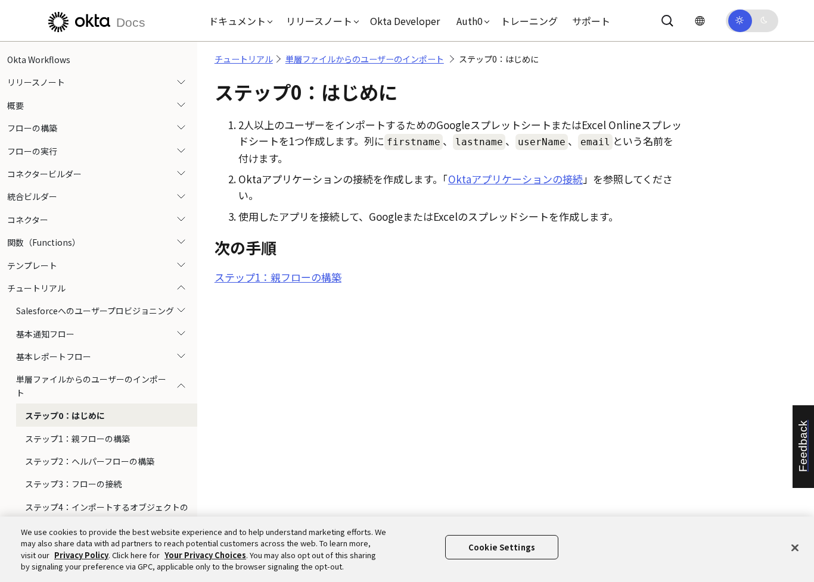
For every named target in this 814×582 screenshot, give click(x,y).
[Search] (667, 20)
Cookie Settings (501, 547)
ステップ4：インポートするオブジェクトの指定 (106, 513)
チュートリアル (36, 288)
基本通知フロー (45, 334)
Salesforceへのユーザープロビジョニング (95, 311)
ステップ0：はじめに (65, 415)
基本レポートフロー (53, 356)
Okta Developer (405, 21)
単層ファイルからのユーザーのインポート (91, 385)
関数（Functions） (43, 242)
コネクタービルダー (44, 174)
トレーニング (529, 21)
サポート (591, 21)
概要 (15, 105)
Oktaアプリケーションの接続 (515, 178)
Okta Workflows (38, 59)
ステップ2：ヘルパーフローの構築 (89, 461)
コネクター (27, 220)
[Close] (795, 547)
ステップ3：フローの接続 (73, 484)
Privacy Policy (81, 555)
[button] (237, 21)
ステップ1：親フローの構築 (77, 439)
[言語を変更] (699, 20)
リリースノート (36, 82)
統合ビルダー (32, 196)
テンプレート (32, 265)
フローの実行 (32, 151)
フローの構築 (32, 128)
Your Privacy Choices (205, 555)
